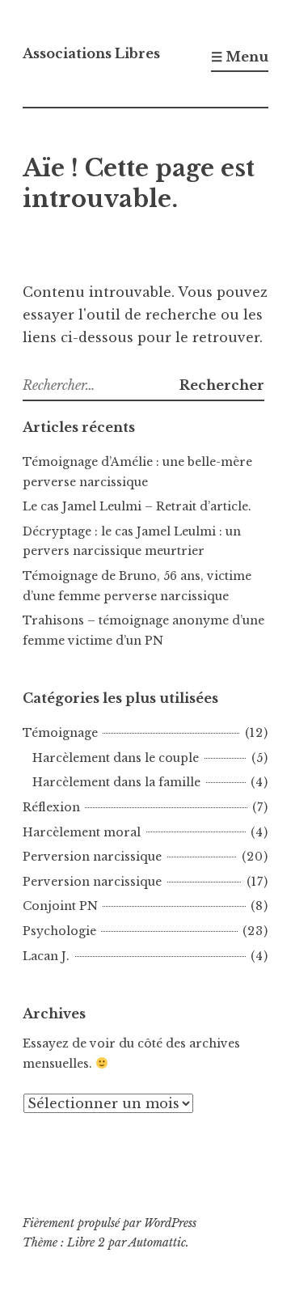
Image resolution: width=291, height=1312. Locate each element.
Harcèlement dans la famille (116, 782)
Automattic (157, 1242)
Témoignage (60, 733)
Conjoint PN (60, 906)
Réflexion (51, 807)
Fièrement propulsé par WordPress (109, 1223)
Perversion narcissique (92, 856)
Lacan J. (46, 956)
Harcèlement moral (82, 832)
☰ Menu (239, 57)
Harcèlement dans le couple (115, 758)
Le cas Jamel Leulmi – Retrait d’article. (137, 506)
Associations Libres (91, 53)
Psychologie (59, 931)
